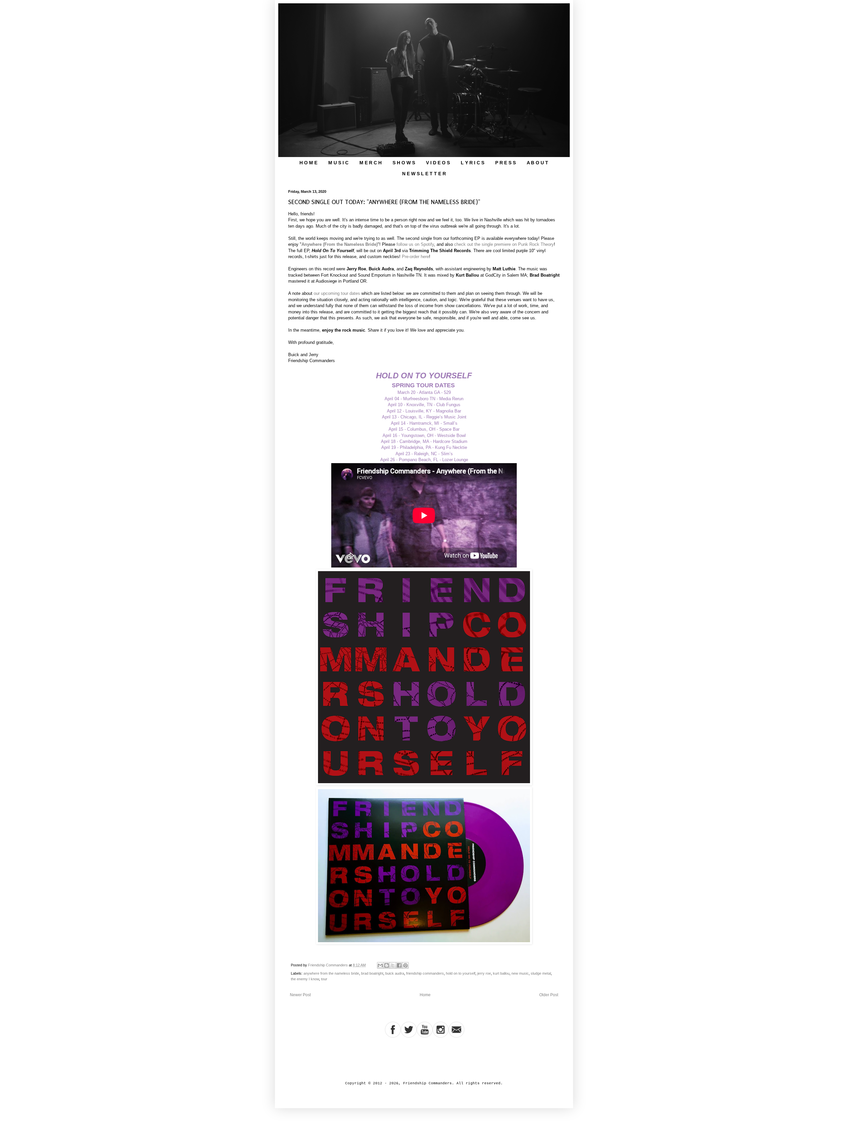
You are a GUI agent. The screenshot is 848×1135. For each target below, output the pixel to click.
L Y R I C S (472, 162)
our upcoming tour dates (337, 293)
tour (324, 979)
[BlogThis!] (386, 965)
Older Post (548, 995)
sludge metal (541, 973)
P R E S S (505, 162)
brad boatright (372, 973)
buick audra (394, 973)
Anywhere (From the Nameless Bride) (339, 244)
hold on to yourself (460, 973)
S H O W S (404, 162)
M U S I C (338, 162)
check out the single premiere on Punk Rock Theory (504, 244)
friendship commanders (425, 973)
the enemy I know (305, 979)
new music (520, 973)
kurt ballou (501, 973)
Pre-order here (415, 256)
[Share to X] (393, 965)
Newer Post (300, 995)
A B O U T (537, 162)
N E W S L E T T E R (424, 173)
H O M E (308, 162)
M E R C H (370, 162)
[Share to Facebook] (399, 965)
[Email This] (380, 965)
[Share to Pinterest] (405, 965)
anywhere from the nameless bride (331, 973)
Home (425, 995)
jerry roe (484, 973)
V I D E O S (438, 162)
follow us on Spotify (415, 244)
